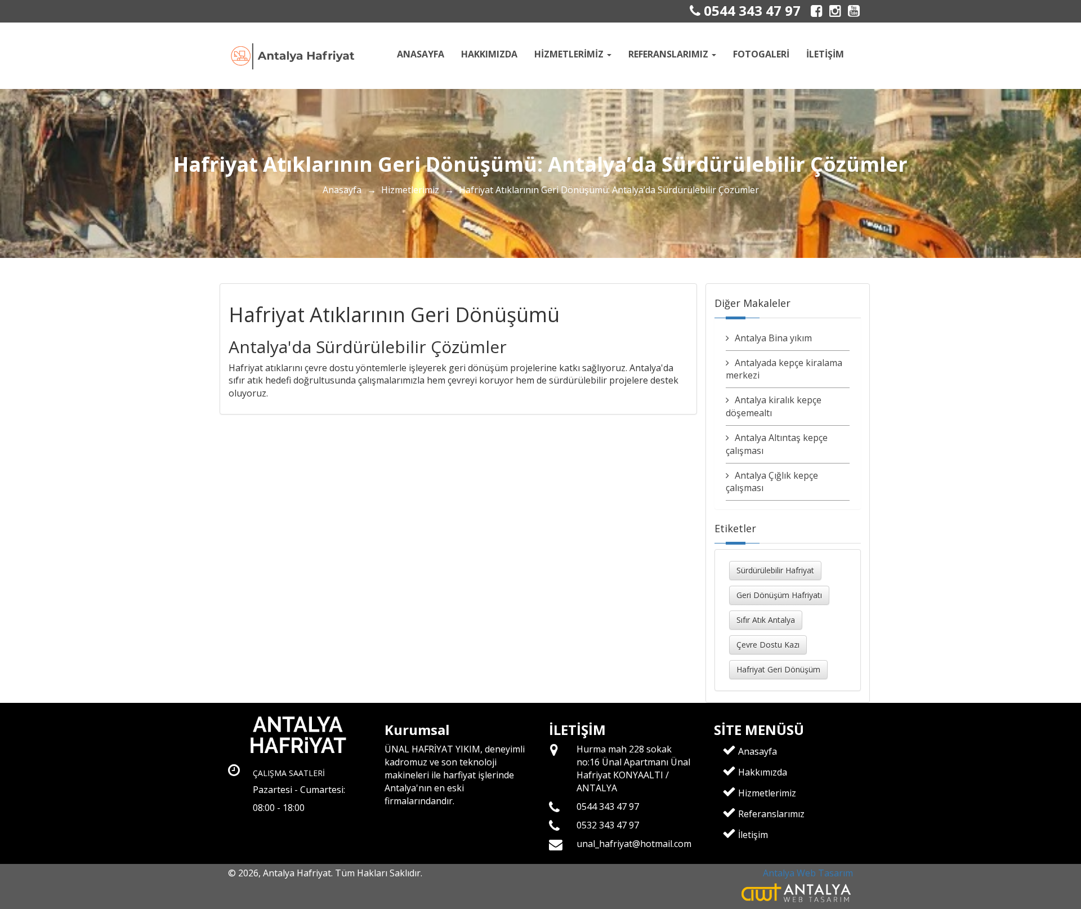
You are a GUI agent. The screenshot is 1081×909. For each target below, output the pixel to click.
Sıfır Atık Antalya (765, 619)
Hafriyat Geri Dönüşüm (778, 669)
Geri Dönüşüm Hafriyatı (779, 595)
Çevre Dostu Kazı (767, 644)
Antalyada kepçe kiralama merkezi (784, 369)
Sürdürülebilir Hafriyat (775, 570)
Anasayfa (420, 54)
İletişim (825, 54)
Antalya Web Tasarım (808, 873)
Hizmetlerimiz (410, 190)
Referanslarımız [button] (669, 54)
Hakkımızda (489, 54)
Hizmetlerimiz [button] (570, 54)
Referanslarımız (770, 814)
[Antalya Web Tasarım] (797, 892)
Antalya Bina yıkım (773, 338)
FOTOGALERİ (761, 54)
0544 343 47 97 (750, 10)
